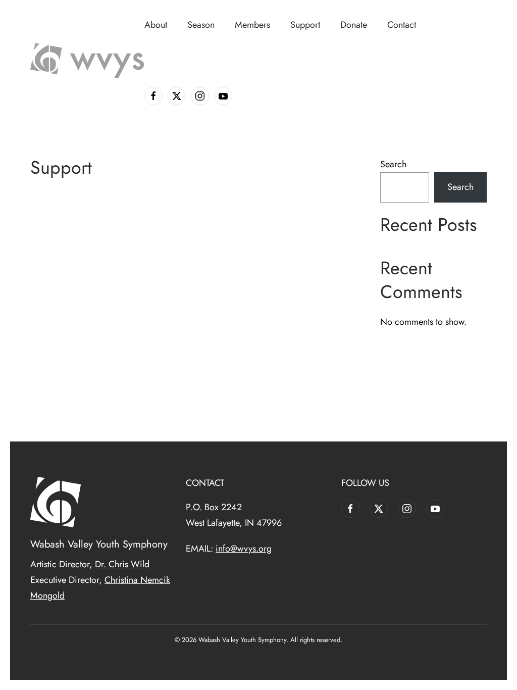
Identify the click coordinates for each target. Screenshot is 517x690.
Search (393, 164)
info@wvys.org (244, 548)
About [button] (155, 24)
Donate (353, 24)
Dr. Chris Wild (122, 564)
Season (201, 24)
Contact (401, 24)
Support (305, 24)
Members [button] (252, 24)
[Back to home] (87, 60)
